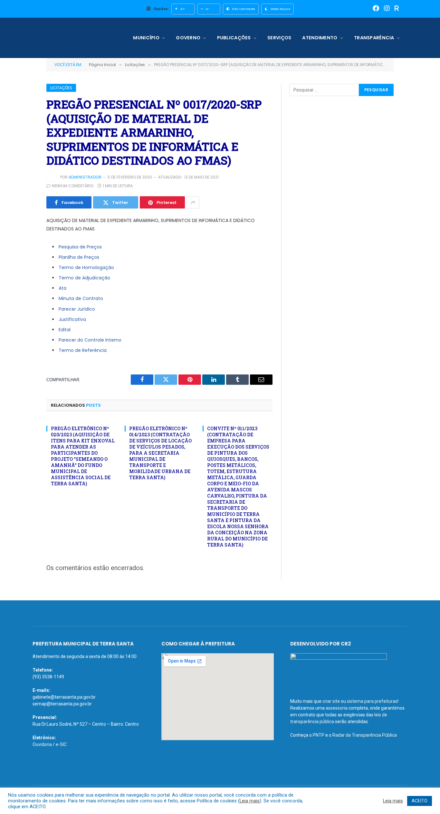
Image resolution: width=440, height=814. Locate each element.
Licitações (61, 88)
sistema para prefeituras (372, 701)
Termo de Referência (83, 350)
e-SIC (61, 744)
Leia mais (250, 801)
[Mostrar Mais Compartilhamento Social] (193, 202)
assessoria (337, 708)
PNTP (318, 735)
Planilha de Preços (79, 257)
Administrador (85, 177)
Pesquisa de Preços (80, 247)
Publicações (234, 37)
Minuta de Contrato (81, 298)
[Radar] (397, 9)
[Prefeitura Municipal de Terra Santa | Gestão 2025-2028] (74, 38)
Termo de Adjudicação (84, 278)
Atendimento (319, 37)
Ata (62, 288)
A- (208, 9)
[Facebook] (376, 9)
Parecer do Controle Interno (90, 340)
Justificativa (72, 319)
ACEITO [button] (419, 800)
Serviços (279, 37)
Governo (188, 37)
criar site (331, 701)
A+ (182, 9)
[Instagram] (387, 9)
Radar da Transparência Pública (364, 735)
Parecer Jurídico (77, 309)
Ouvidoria (42, 744)
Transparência (374, 37)
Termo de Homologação (86, 267)
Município (146, 37)
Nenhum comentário (72, 186)
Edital (65, 329)
